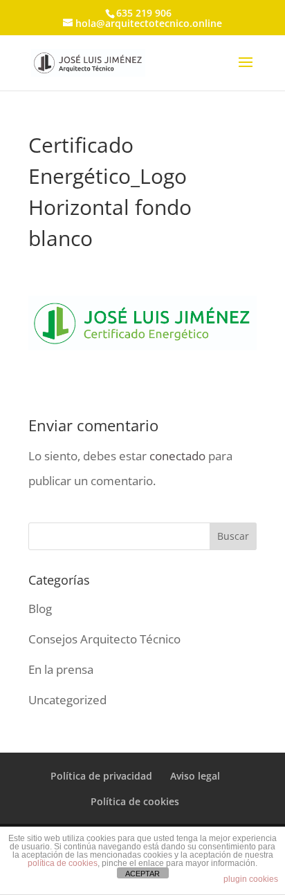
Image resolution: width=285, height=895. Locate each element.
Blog (40, 608)
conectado (177, 456)
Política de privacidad (101, 775)
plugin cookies (250, 879)
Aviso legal (195, 775)
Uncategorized (67, 700)
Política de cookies (135, 801)
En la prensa (60, 669)
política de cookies (63, 863)
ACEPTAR (142, 873)
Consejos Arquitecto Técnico (104, 639)
